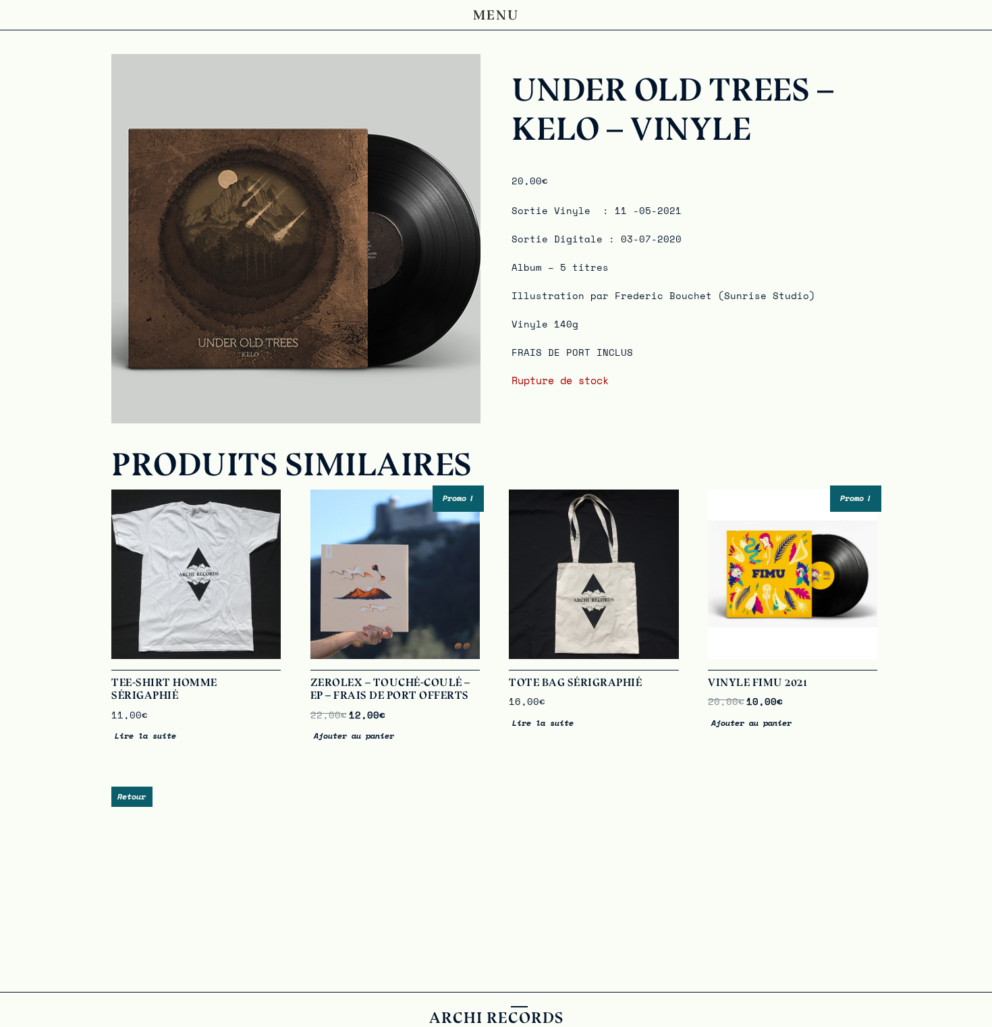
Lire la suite (145, 736)
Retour (131, 796)
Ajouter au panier (354, 736)
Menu (496, 15)
